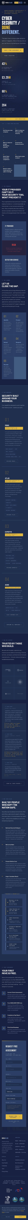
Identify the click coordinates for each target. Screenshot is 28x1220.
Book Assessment (19, 1162)
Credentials (4, 1165)
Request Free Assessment (13, 1117)
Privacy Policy (5, 1171)
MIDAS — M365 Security (20, 1140)
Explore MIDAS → (11, 461)
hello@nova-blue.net (19, 1160)
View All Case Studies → (14, 783)
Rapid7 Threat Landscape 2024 (8, 98)
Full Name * (9, 1059)
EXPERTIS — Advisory (20, 1146)
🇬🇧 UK (16, 2)
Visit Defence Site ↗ (13, 614)
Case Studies (5, 1162)
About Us (4, 1160)
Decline (8, 1216)
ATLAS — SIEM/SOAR (19, 1143)
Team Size (8, 1088)
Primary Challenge (10, 1095)
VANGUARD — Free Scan (20, 1152)
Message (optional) (11, 1102)
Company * (8, 1074)
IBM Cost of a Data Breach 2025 (8, 84)
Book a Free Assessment (11, 50)
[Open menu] (24, 3)
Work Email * (9, 1081)
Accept (20, 1216)
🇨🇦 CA (20, 2)
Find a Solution (9, 55)
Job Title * (9, 1066)
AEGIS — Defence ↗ (19, 1149)
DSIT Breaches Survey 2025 (7, 70)
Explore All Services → (14, 624)
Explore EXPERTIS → (12, 567)
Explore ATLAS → (11, 514)
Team (3, 1168)
